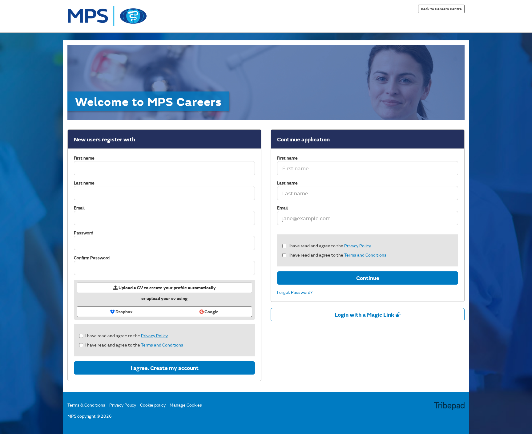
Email (79, 208)
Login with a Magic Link (365, 314)
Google (211, 311)
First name (84, 158)
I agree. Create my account (165, 368)
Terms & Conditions (86, 405)
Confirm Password (92, 258)
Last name (84, 183)
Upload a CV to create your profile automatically (167, 287)
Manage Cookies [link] (186, 405)
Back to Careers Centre (441, 8)
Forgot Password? (294, 292)
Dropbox (124, 311)
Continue (367, 278)
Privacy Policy (154, 336)
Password (83, 233)
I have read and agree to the (126, 336)
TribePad (449, 406)
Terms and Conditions (162, 345)
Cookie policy (153, 405)
